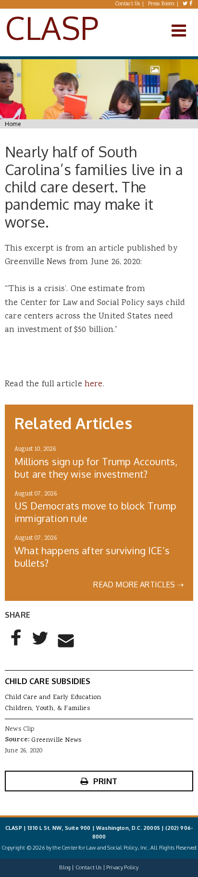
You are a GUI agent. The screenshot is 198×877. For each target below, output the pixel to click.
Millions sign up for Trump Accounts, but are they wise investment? (95, 467)
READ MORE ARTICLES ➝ (138, 584)
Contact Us (127, 4)
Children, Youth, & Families (47, 708)
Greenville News (56, 740)
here (94, 384)
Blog (65, 867)
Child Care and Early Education (53, 697)
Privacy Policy (122, 867)
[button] (16, 645)
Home (13, 123)
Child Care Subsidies (48, 681)
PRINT (105, 781)
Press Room (161, 4)
